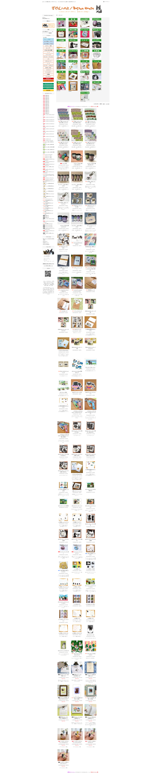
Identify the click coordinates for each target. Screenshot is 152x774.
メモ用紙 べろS (90, 618)
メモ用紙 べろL (77, 618)
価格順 (104, 103)
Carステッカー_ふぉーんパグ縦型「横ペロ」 (63, 471)
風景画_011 (47, 215)
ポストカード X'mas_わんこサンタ (78, 654)
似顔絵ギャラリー (46, 242)
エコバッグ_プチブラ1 (48, 154)
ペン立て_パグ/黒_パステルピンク (92, 742)
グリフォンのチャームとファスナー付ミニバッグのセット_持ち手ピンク (48, 175)
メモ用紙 (58, 48)
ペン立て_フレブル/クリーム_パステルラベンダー (48, 229)
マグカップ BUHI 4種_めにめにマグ (91, 164)
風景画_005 (47, 101)
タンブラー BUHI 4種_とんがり (63, 185)
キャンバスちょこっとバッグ (91, 226)
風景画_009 (47, 107)
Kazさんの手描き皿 (46, 244)
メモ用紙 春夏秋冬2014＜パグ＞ (63, 406)
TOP (57, 15)
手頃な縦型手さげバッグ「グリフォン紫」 (48, 206)
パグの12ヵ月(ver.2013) (77, 474)
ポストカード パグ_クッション (90, 506)
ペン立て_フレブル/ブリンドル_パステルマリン (48, 165)
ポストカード (94, 37)
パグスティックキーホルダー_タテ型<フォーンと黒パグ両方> (63, 435)
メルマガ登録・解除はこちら (48, 265)
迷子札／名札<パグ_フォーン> (64, 203)
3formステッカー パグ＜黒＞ (78, 206)
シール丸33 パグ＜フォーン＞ (63, 620)
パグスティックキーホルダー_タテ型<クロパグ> (77, 411)
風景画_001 (47, 95)
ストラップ (94, 80)
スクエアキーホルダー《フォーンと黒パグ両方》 (91, 269)
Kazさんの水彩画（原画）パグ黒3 (78, 698)
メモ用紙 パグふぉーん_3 (63, 586)
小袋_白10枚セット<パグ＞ (91, 554)
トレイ (81, 48)
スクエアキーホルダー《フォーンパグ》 (77, 290)
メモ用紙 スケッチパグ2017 (63, 268)
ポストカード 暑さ (63, 392)
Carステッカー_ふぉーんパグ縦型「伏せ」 (77, 455)
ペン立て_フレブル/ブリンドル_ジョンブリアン (48, 162)
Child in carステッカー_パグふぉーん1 (63, 330)
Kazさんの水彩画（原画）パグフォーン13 (64, 698)
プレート (70, 80)
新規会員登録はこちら (46, 18)
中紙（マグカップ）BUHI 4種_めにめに (77, 122)
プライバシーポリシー (50, 282)
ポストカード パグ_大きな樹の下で (90, 490)
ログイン (43, 17)
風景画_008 (47, 105)
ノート (93, 69)
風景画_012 (47, 217)
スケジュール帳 (82, 101)
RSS (49, 285)
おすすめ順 (107, 103)
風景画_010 (47, 108)
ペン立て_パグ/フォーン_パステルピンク (64, 742)
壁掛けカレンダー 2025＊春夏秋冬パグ (63, 717)
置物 (69, 27)
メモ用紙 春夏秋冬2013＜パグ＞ (90, 470)
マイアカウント (107, 1)
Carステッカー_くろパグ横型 (77, 540)
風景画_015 (47, 113)
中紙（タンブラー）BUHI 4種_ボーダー (91, 143)
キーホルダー (59, 69)
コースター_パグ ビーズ (49, 140)
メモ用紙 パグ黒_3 (77, 586)
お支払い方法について (47, 283)
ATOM (52, 285)
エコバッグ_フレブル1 (48, 225)
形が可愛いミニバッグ (48, 223)
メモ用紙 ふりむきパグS (77, 633)
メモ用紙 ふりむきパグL (63, 633)
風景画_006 (47, 102)
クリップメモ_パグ (78, 311)
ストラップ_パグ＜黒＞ (64, 552)
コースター (58, 27)
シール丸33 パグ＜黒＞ (90, 604)
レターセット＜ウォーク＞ (49, 177)
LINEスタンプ (45, 241)
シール (81, 69)
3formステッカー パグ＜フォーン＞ (91, 206)
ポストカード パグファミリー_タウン (63, 602)
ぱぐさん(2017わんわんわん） (78, 243)
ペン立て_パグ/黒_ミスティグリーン (64, 763)
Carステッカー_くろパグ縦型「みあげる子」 (90, 431)
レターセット (71, 69)
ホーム (44, 281)
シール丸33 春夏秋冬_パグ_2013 (63, 490)
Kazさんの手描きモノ (83, 27)
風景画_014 (47, 111)
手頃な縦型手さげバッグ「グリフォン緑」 (48, 208)
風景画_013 (47, 110)
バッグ (58, 37)
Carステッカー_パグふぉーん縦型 (63, 540)
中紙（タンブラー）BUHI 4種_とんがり (64, 143)
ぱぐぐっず (60, 15)
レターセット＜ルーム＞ (49, 179)
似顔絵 (93, 58)
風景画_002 (47, 96)
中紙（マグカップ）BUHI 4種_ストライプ (64, 122)
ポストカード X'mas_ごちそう (91, 654)
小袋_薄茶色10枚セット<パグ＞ (64, 571)
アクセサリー (94, 27)
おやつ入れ (58, 90)
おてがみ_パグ (64, 311)
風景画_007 (47, 104)
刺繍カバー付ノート (83, 90)
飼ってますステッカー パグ (65, 372)
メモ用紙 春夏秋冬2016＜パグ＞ (90, 330)
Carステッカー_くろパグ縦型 (90, 524)
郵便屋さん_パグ (91, 290)
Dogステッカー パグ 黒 (77, 392)
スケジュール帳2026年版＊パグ (91, 675)
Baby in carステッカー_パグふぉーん (90, 348)
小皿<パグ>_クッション (77, 490)
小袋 (57, 80)
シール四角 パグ (77, 568)
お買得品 (70, 91)
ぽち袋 (58, 58)
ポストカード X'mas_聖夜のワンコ (77, 372)
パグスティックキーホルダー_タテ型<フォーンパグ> (90, 412)
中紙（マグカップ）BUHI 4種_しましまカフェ (90, 122)
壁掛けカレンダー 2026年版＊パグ (78, 675)
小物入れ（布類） (71, 37)
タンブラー (94, 48)
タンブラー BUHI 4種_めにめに (77, 185)
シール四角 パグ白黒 (90, 568)
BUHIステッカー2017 (64, 247)
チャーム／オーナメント (84, 37)
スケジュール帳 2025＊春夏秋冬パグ (91, 717)
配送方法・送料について (48, 284)
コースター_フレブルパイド (49, 119)
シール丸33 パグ (77, 604)
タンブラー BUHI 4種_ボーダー (77, 226)
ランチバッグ (71, 58)
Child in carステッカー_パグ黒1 (90, 311)
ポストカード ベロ (90, 634)
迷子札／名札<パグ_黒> (92, 182)
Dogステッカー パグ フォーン (90, 393)
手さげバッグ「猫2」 (48, 157)
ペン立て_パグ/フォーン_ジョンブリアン (77, 742)
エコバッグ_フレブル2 (48, 226)
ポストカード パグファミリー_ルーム (90, 586)
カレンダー (94, 90)
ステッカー (70, 48)
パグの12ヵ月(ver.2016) (63, 350)
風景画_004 (47, 99)
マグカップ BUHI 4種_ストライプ (64, 226)
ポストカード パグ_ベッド (77, 505)
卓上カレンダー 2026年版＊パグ (64, 675)
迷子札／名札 (82, 80)
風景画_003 (47, 98)
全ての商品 (45, 37)
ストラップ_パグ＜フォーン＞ (78, 552)
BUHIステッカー (78, 329)
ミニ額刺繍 (82, 58)
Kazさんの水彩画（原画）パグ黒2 (91, 698)
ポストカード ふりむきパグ (63, 650)
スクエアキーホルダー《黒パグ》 (65, 290)
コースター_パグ (48, 138)
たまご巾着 (64, 163)
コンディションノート (48, 198)
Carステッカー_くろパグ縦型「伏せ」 (77, 431)
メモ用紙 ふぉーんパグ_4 (63, 522)
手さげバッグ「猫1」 (48, 156)
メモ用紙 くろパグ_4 (77, 522)
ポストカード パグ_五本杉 (63, 505)
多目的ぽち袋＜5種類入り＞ (90, 247)
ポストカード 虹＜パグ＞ (90, 367)
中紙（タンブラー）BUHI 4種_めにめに (77, 143)
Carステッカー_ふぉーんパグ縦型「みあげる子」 (90, 455)
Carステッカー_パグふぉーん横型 (90, 540)
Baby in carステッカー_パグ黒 (77, 348)
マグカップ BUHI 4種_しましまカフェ (78, 164)
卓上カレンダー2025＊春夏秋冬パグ (78, 717)
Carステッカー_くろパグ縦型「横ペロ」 (63, 455)
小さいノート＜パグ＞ (78, 268)
